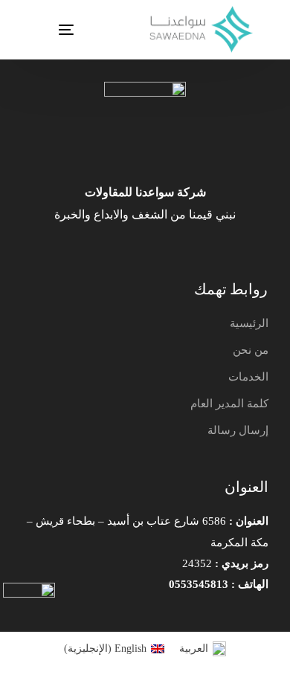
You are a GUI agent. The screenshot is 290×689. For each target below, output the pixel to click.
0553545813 (198, 584)
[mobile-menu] (48, 30)
